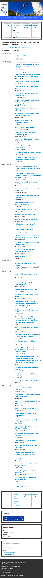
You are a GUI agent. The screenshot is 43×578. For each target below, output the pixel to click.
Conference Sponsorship (9, 554)
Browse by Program (14, 34)
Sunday (12, 47)
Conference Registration (9, 552)
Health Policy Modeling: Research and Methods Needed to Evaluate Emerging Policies (27, 102)
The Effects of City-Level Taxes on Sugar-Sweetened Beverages (26, 158)
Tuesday (23, 47)
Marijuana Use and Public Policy (25, 214)
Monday (17, 47)
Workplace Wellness (21, 256)
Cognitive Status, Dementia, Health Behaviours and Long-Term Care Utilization (27, 66)
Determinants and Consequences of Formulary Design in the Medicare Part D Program (27, 283)
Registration (19, 59)
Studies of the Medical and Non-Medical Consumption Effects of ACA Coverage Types (27, 350)
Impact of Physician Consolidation (26, 109)
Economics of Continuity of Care (26, 290)
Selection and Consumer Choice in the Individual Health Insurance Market (27, 237)
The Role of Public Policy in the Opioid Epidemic (25, 478)
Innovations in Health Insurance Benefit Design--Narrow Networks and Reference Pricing (26, 303)
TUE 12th (16, 518)
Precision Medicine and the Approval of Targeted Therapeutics (27, 335)
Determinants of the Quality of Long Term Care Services (27, 395)
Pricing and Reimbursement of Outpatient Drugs (25, 133)
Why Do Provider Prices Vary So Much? (27, 381)
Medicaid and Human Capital (24, 127)
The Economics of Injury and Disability (28, 153)
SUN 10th (5, 518)
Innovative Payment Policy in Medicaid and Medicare (24, 203)
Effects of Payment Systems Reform (27, 408)
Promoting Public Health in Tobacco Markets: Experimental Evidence (27, 140)
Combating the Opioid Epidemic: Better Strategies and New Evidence (27, 167)
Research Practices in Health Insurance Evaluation (24, 230)
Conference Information (9, 549)
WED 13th (22, 518)
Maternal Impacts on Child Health (26, 219)
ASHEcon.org (6, 547)
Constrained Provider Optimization (27, 81)
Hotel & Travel (6, 551)
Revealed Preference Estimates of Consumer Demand (26, 147)
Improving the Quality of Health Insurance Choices (26, 428)
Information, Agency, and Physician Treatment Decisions (27, 114)
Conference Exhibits (21, 56)
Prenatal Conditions (22, 459)
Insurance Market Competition (25, 209)
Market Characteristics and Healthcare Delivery (24, 121)
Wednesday (29, 47)
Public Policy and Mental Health (25, 224)
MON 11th (11, 518)
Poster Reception (21, 486)
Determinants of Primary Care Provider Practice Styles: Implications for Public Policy (28, 175)
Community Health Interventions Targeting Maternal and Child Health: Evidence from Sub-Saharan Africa (27, 74)
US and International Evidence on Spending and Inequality (26, 250)
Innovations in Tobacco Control (25, 440)
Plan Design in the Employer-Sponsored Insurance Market (25, 453)
